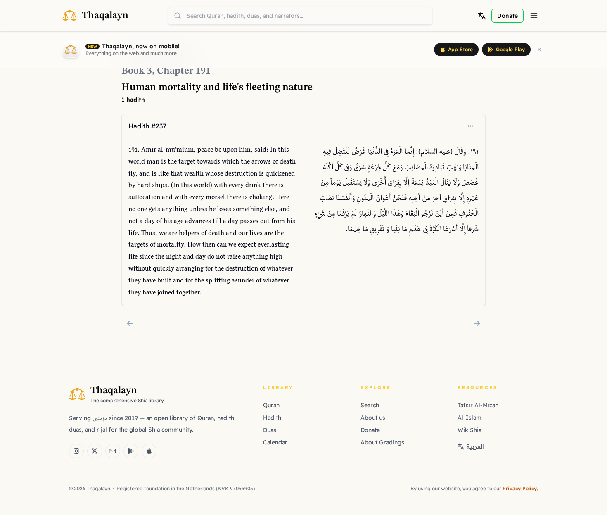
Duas (269, 430)
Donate (370, 430)
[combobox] (300, 16)
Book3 (136, 71)
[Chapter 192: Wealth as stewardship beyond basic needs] (477, 323)
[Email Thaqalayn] (112, 451)
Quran (271, 405)
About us (372, 417)
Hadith (272, 417)
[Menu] (534, 15)
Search (369, 405)
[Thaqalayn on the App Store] (149, 451)
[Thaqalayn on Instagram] (76, 451)
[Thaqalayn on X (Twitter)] (94, 451)
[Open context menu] (470, 126)
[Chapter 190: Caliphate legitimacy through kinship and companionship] (129, 323)
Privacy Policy (520, 488)
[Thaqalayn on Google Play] (130, 451)
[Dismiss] (539, 49)
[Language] (482, 15)
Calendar (275, 442)
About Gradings (382, 442)
